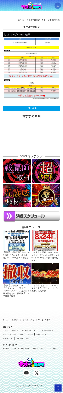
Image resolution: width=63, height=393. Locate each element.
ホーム (5, 320)
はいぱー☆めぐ (28, 320)
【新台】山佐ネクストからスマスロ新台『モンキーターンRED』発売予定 (45, 288)
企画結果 (15, 320)
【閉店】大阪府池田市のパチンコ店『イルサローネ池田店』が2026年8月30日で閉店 (16, 255)
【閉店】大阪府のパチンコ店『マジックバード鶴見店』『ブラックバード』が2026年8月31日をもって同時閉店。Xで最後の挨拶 (17, 290)
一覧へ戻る (31, 108)
